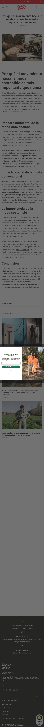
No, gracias (11, 370)
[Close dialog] (42, 348)
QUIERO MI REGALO (11, 366)
